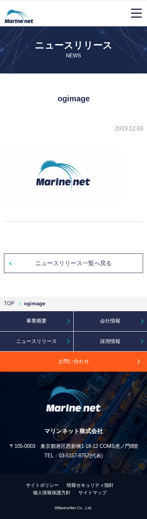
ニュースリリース (36, 341)
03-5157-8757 (74, 455)
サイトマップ (92, 492)
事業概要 (36, 321)
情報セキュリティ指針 (90, 485)
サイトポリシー (42, 485)
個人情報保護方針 (52, 492)
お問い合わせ (73, 361)
